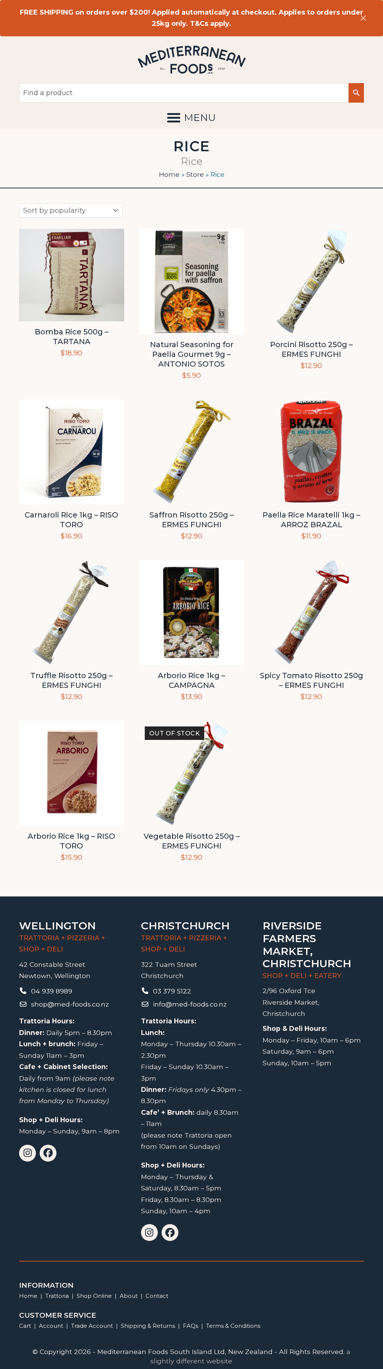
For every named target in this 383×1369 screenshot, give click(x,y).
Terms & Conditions (233, 1325)
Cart (25, 1325)
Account (51, 1325)
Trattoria (57, 1295)
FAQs (190, 1325)
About (129, 1295)
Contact (156, 1295)
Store (195, 174)
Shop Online (95, 1295)
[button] (191, 117)
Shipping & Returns (148, 1325)
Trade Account (92, 1325)
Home (169, 174)
